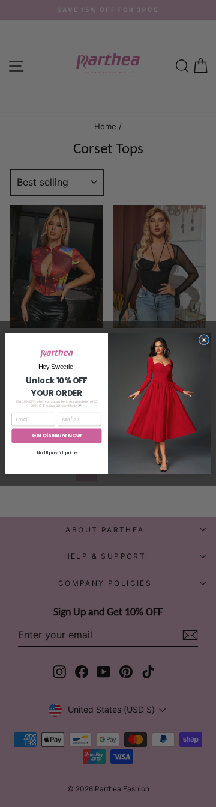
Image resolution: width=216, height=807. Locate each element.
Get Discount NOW (57, 435)
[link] (56, 353)
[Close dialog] (203, 339)
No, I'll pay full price (56, 453)
